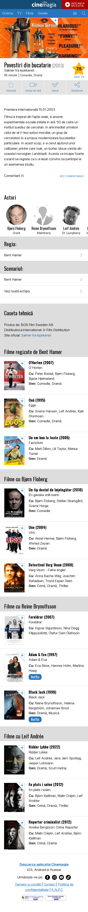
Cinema (7, 13)
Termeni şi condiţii (28, 884)
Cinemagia (44, 4)
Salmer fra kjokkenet (36, 335)
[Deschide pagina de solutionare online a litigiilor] (55, 897)
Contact (49, 884)
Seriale (43, 13)
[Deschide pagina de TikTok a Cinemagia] (68, 877)
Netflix (35, 676)
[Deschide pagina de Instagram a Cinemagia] (54, 877)
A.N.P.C (57, 890)
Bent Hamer (13, 255)
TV (19, 13)
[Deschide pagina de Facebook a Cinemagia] (47, 877)
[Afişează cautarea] (83, 13)
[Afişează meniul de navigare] (74, 13)
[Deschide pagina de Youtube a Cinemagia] (61, 877)
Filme (30, 13)
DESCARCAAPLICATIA (78, 4)
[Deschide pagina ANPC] (32, 897)
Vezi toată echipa (17, 291)
